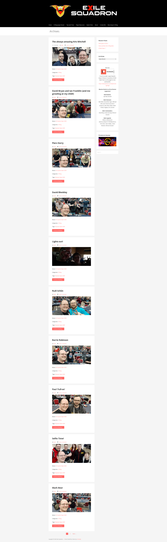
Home (50, 25)
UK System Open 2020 (61, 69)
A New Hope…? (102, 48)
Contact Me (103, 25)
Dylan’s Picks (90, 25)
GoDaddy (79, 539)
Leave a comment (70, 45)
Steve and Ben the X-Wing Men (106, 46)
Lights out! (57, 241)
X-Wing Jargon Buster (59, 25)
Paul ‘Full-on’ (58, 389)
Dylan (62, 45)
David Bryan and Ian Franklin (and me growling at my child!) (71, 92)
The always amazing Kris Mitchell (69, 41)
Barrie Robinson (60, 340)
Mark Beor (57, 487)
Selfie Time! (58, 438)
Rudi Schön (57, 290)
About (96, 25)
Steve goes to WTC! (103, 43)
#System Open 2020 (60, 76)
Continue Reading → (58, 79)
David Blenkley (59, 192)
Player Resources (80, 25)
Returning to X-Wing (113, 25)
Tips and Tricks (70, 25)
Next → (74, 534)
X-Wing (59, 72)
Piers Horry (57, 143)
